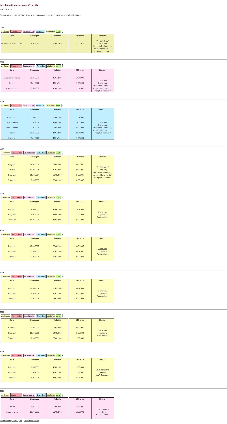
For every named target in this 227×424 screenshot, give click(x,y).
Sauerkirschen (28, 32)
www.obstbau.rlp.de (31, 421)
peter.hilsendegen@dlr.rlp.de (11, 421)
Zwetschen (40, 32)
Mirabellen (51, 66)
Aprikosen (5, 32)
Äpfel (58, 32)
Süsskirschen (16, 32)
